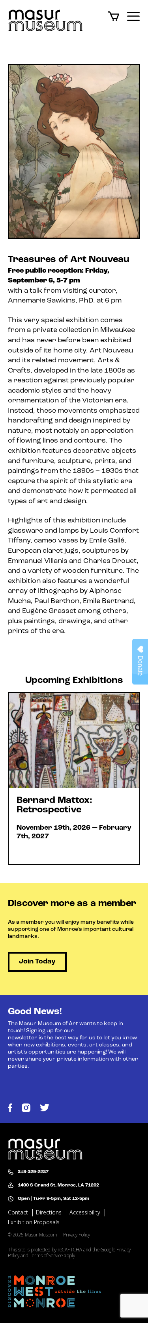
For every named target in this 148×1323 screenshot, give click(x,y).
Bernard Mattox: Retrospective (74, 778)
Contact (18, 1212)
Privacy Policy (76, 1235)
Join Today (37, 961)
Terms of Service (47, 1255)
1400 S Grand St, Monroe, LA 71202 (58, 1185)
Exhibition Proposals (34, 1222)
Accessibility (84, 1212)
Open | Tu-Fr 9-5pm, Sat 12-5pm (53, 1198)
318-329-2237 (33, 1172)
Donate (140, 665)
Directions (49, 1212)
